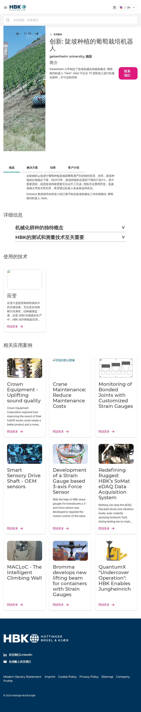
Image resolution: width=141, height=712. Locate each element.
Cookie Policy (67, 676)
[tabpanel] (70, 189)
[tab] (12, 168)
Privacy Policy (89, 676)
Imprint (50, 676)
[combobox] (70, 20)
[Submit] (8, 20)
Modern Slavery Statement (22, 676)
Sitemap (107, 676)
